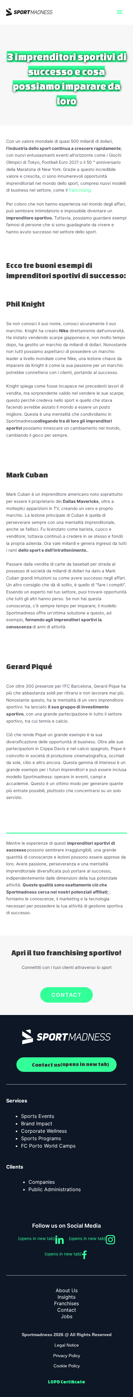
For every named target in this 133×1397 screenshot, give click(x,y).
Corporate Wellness (44, 1131)
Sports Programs (41, 1138)
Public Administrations (54, 1189)
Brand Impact (36, 1123)
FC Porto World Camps (48, 1146)
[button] (66, 995)
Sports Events (37, 1116)
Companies (41, 1182)
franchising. (80, 190)
